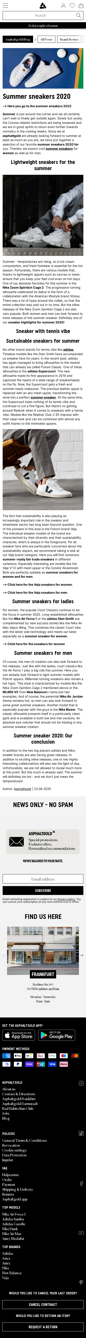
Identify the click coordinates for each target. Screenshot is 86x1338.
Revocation (11, 1145)
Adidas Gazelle (13, 1223)
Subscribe (43, 891)
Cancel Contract (43, 1305)
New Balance (12, 1272)
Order (7, 1179)
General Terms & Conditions (24, 1140)
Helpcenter (10, 1174)
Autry (6, 1262)
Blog (6, 1118)
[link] (43, 5)
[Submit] (78, 15)
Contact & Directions (18, 1093)
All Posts (46, 39)
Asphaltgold (22, 789)
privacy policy (66, 899)
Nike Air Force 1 (13, 1214)
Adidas (7, 1253)
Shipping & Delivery (17, 1189)
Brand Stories (69, 39)
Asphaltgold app (14, 1198)
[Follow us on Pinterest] (81, 1282)
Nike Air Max (11, 1233)
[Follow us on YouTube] (81, 1233)
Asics (6, 1258)
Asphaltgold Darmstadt (20, 1103)
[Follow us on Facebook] (81, 1183)
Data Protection (14, 1154)
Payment (8, 1184)
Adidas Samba (13, 1218)
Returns (8, 1194)
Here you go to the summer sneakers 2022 (39, 106)
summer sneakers (59, 148)
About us (8, 1088)
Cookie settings (14, 1149)
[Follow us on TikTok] (81, 1133)
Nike (5, 1267)
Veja (5, 1277)
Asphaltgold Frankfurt (19, 1098)
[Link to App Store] (18, 1035)
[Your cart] (81, 5)
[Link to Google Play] (56, 1035)
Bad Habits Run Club (17, 1108)
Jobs (5, 1113)
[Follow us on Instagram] (81, 1083)
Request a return (43, 1327)
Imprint (7, 1159)
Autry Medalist (13, 1238)
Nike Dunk (10, 1228)
